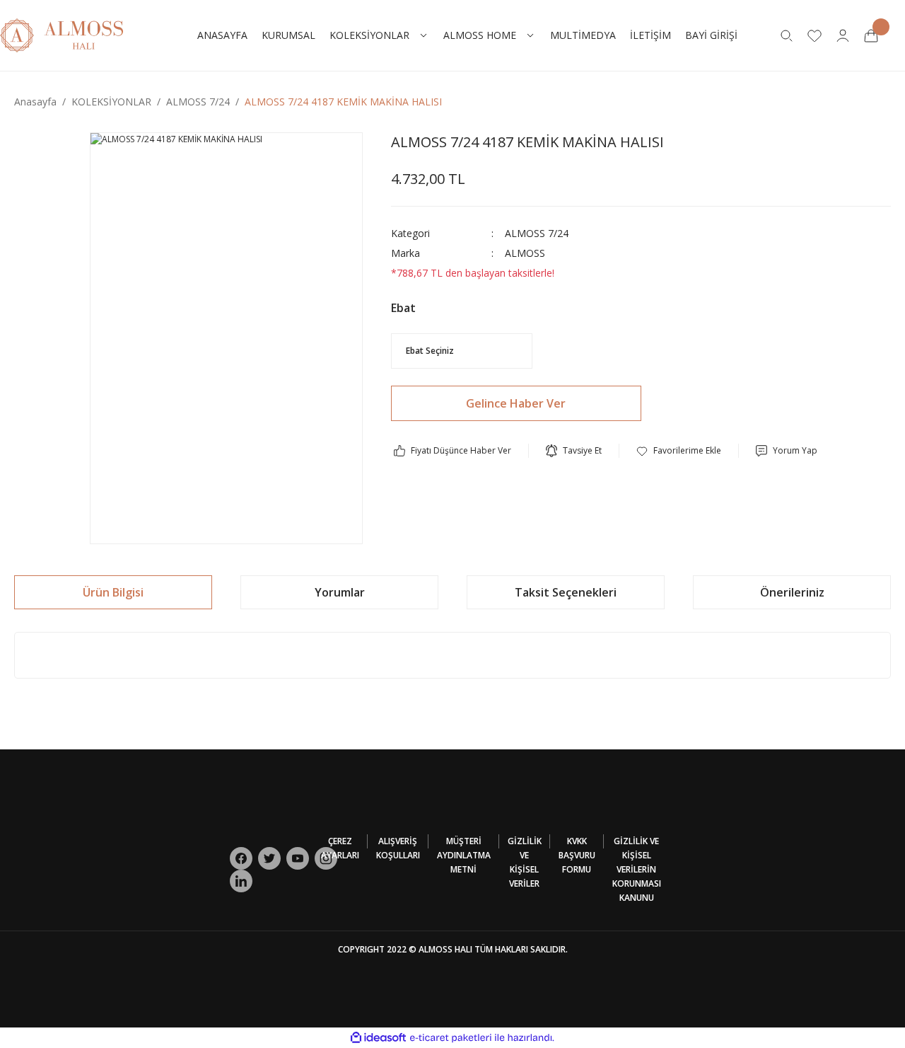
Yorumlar (340, 592)
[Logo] (61, 34)
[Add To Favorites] (678, 451)
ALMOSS (525, 253)
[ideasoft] (378, 1037)
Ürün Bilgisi (113, 592)
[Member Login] (842, 35)
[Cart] (871, 35)
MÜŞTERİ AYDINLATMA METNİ (464, 855)
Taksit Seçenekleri (566, 592)
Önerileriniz (792, 592)
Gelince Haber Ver (516, 403)
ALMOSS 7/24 (536, 233)
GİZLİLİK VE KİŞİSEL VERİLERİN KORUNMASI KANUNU (636, 869)
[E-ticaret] (450, 1038)
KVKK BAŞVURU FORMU (577, 855)
